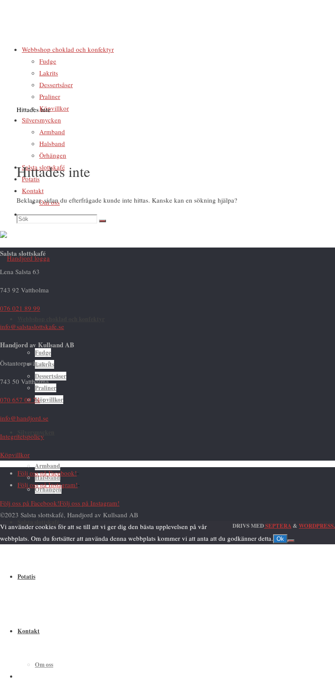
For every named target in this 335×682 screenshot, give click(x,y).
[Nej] (290, 540)
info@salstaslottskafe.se (32, 326)
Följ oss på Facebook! (47, 472)
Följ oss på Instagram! (47, 484)
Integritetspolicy (22, 436)
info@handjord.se (24, 418)
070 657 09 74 (20, 399)
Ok (280, 539)
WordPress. (317, 525)
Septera (277, 525)
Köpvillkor (15, 454)
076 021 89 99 (20, 308)
